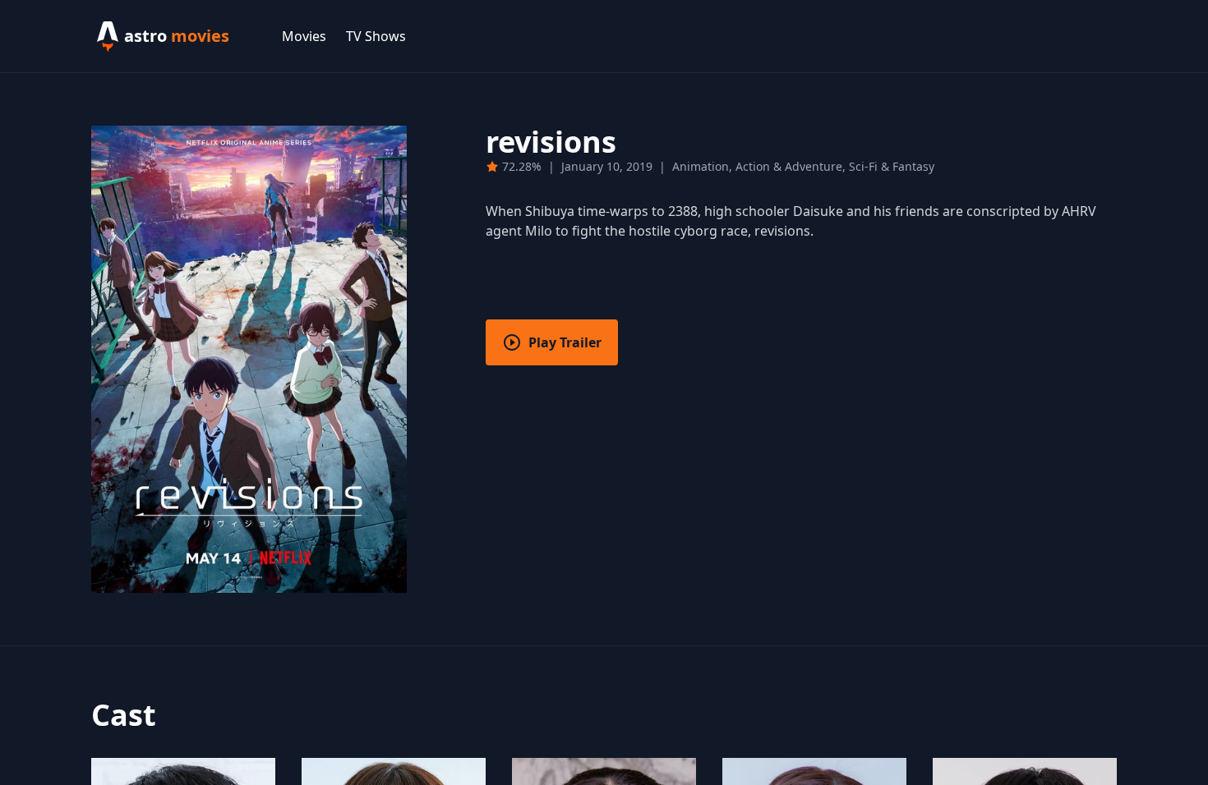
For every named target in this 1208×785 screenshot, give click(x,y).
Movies (304, 36)
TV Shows (376, 36)
